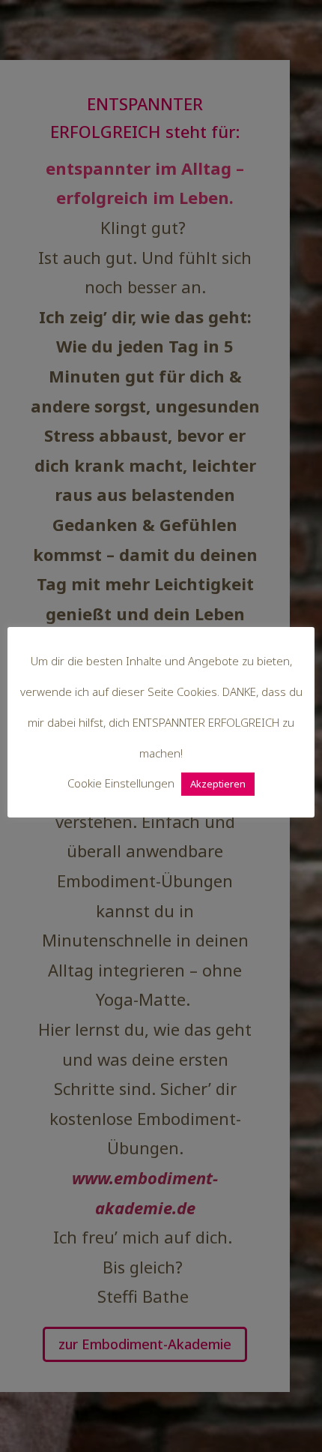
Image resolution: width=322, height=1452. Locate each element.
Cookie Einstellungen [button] (120, 783)
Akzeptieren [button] (218, 783)
